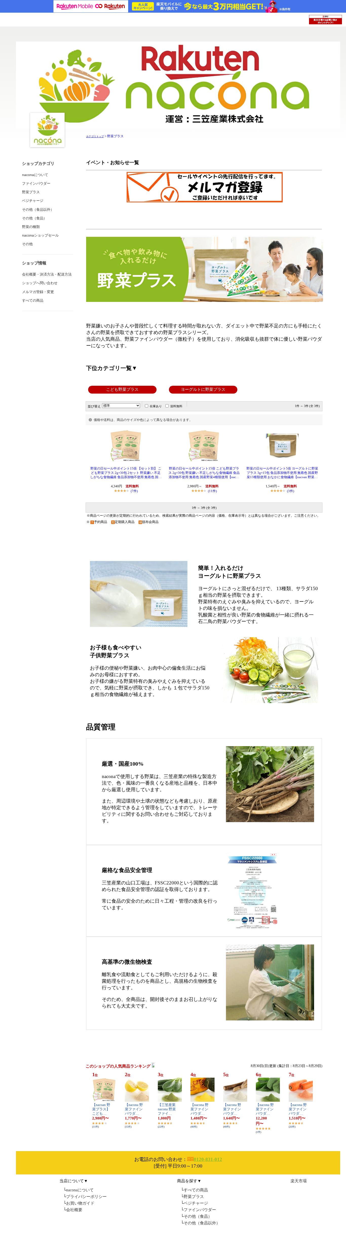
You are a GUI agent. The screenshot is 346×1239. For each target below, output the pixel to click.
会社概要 (74, 1210)
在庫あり (156, 406)
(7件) (134, 491)
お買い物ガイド (80, 1203)
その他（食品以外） (202, 1223)
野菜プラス (194, 1196)
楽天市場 (299, 1181)
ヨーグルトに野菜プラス (203, 389)
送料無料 (176, 406)
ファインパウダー (200, 1210)
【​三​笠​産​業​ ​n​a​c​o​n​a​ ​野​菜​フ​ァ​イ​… (167, 1109)
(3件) (290, 491)
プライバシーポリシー (86, 1196)
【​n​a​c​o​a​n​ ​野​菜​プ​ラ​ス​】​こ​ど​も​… (101, 1109)
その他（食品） (198, 1216)
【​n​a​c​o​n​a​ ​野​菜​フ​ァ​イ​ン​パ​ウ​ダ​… (134, 1109)
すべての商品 (196, 1190)
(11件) (212, 491)
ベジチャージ (196, 1203)
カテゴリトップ (95, 136)
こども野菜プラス (122, 389)
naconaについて (80, 1190)
